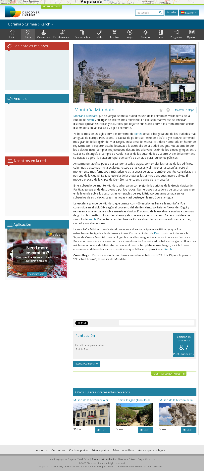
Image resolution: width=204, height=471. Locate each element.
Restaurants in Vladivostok (103, 459)
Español (190, 12)
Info (161, 37)
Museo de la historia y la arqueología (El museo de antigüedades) (91, 400)
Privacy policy (100, 450)
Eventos (114, 37)
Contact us (58, 450)
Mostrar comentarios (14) (168, 373)
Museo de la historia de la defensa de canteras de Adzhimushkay (177, 400)
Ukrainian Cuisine (127, 459)
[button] (80, 73)
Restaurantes (82, 37)
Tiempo (145, 37)
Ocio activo (43, 37)
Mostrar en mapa (184, 110)
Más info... (102, 430)
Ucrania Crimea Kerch (29, 24)
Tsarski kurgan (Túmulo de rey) (134, 400)
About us (42, 450)
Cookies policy (78, 450)
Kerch (90, 120)
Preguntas (176, 37)
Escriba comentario (87, 363)
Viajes (130, 37)
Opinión (191, 37)
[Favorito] (162, 109)
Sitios (28, 37)
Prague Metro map (146, 459)
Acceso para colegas (151, 450)
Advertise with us (123, 450)
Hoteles (99, 37)
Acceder (171, 12)
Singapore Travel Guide (78, 459)
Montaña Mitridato (85, 116)
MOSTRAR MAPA (51, 6)
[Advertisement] (37, 127)
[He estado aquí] (169, 109)
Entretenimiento (62, 37)
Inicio (12, 37)
